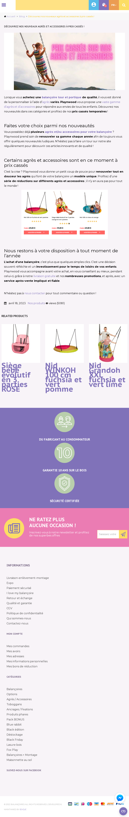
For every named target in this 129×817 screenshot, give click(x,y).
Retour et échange (19, 598)
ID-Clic (23, 809)
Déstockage (15, 734)
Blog (22, 16)
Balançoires (14, 689)
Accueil (11, 16)
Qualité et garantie (19, 603)
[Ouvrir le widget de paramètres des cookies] (123, 811)
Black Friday (15, 739)
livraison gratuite (44, 276)
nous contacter (35, 293)
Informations (18, 565)
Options (12, 694)
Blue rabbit (14, 724)
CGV (9, 608)
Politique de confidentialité (25, 613)
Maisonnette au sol (19, 760)
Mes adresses (15, 656)
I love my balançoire (20, 593)
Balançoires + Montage (22, 755)
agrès (46, 102)
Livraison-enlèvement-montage (28, 578)
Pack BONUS (15, 719)
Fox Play (12, 749)
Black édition (15, 729)
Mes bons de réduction (22, 666)
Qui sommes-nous (19, 618)
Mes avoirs (13, 651)
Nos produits (36, 303)
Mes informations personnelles (27, 661)
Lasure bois (14, 744)
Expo (10, 583)
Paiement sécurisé (19, 588)
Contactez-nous (17, 623)
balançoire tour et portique (61, 97)
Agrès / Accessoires (19, 699)
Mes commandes (18, 646)
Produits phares (17, 714)
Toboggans (14, 704)
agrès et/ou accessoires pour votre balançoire (78, 131)
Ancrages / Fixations (20, 709)
